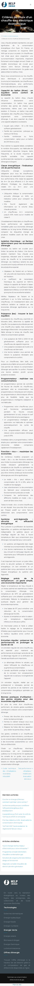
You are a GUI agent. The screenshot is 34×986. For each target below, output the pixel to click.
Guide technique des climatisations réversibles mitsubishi (9, 772)
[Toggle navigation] (31, 4)
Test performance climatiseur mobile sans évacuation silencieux (24, 774)
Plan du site (17, 985)
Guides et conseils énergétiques (10, 36)
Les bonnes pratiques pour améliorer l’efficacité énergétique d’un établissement (15, 808)
